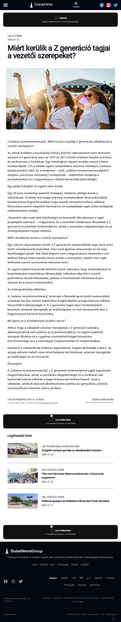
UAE (52, 564)
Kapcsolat (47, 598)
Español (98, 578)
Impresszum (57, 598)
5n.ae (83, 614)
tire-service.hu (93, 614)
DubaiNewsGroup (27, 551)
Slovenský (95, 585)
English (64, 578)
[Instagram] (13, 581)
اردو (89, 578)
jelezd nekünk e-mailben (48, 403)
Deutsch (82, 585)
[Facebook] (6, 581)
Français (110, 578)
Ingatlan (85, 564)
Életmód (44, 564)
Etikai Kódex (78, 602)
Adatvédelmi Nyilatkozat (74, 598)
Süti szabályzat (93, 598)
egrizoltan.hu (111, 614)
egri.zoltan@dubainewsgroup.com (99, 402)
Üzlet (34, 564)
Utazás (74, 564)
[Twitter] (21, 581)
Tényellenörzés (107, 598)
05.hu (77, 614)
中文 (74, 578)
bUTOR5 (70, 614)
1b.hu (102, 614)
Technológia (63, 564)
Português (69, 585)
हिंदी (81, 578)
